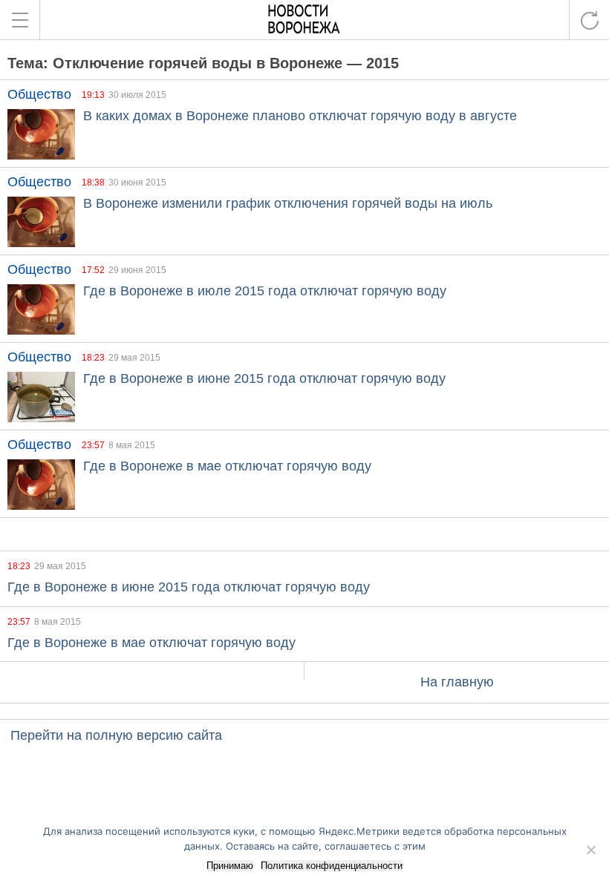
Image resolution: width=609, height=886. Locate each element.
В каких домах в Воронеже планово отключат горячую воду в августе (300, 115)
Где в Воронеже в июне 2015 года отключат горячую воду (264, 378)
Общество (39, 94)
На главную (457, 682)
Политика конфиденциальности (332, 865)
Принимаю (229, 865)
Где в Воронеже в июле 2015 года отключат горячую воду (264, 290)
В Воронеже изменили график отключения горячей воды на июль (287, 203)
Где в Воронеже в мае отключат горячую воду (227, 466)
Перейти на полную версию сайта (116, 735)
